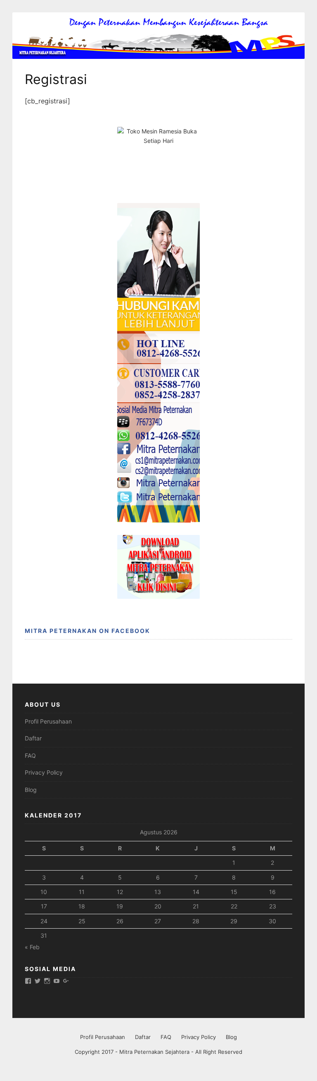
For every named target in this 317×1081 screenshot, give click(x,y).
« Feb (32, 946)
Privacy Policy (44, 772)
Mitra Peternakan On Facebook (87, 630)
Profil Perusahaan (48, 721)
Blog (31, 789)
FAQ (30, 755)
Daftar (33, 738)
